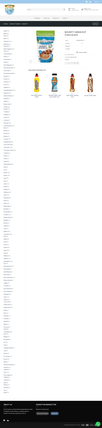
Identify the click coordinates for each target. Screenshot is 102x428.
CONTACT (65, 18)
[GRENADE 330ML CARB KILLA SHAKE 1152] (54, 83)
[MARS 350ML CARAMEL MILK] (72, 83)
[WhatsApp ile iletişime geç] (98, 424)
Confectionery (14, 24)
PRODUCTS (56, 18)
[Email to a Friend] (72, 63)
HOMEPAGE (37, 18)
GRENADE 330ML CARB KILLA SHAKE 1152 (54, 96)
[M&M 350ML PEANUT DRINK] (37, 83)
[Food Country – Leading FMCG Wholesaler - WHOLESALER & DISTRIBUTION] (14, 9)
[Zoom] (30, 61)
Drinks (75, 57)
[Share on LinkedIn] (77, 63)
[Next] (98, 87)
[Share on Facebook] (66, 63)
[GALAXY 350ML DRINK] (90, 83)
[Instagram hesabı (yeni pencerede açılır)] (86, 1)
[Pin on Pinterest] (74, 63)
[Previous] (28, 87)
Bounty (25, 24)
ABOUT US (46, 18)
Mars (68, 59)
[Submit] (64, 9)
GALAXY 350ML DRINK (90, 95)
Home (6, 24)
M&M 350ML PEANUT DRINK (36, 96)
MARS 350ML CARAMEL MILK (72, 96)
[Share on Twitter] (69, 63)
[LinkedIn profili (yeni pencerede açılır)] (90, 1)
